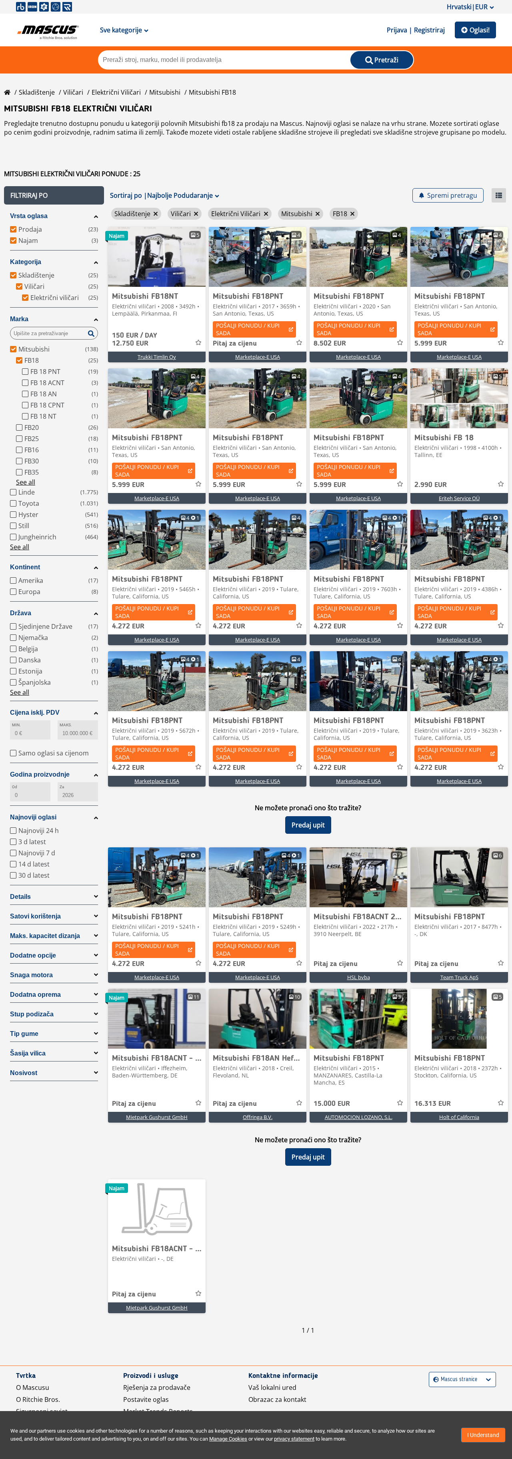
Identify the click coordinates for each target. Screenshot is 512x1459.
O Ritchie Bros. (38, 1399)
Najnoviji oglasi (33, 817)
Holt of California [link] (459, 1117)
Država (20, 613)
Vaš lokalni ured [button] (272, 1387)
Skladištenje (37, 92)
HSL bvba (358, 977)
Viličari (73, 92)
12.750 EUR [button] (134, 339)
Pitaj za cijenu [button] (235, 343)
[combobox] (434, 1379)
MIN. (16, 725)
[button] (54, 195)
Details (20, 896)
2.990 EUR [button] (430, 485)
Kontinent (25, 567)
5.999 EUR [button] (430, 343)
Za (62, 787)
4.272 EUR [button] (128, 626)
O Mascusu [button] (32, 1387)
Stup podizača (32, 1014)
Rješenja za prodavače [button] (156, 1387)
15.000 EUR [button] (332, 1103)
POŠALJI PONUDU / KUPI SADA (248, 329)
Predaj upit (308, 825)
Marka (19, 319)
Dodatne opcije (33, 955)
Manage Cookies (228, 1439)
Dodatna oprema (35, 994)
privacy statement (294, 1439)
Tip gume (24, 1033)
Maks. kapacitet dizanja (45, 935)
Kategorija (25, 261)
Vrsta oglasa (29, 216)
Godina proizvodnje (40, 774)
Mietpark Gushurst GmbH (157, 1117)
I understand (483, 1435)
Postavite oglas (146, 1399)
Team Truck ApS (459, 977)
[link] (157, 257)
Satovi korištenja (35, 916)
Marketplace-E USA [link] (257, 356)
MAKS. (66, 725)
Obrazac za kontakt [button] (277, 1399)
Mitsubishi (164, 92)
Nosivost (23, 1072)
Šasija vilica (28, 1053)
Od (14, 787)
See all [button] (25, 482)
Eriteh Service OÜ (459, 498)
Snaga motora (31, 975)
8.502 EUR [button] (330, 343)
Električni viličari (116, 92)
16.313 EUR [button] (432, 1103)
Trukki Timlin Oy (157, 356)
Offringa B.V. (257, 1117)
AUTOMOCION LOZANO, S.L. (358, 1117)
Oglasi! (480, 30)
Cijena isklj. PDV (35, 712)
